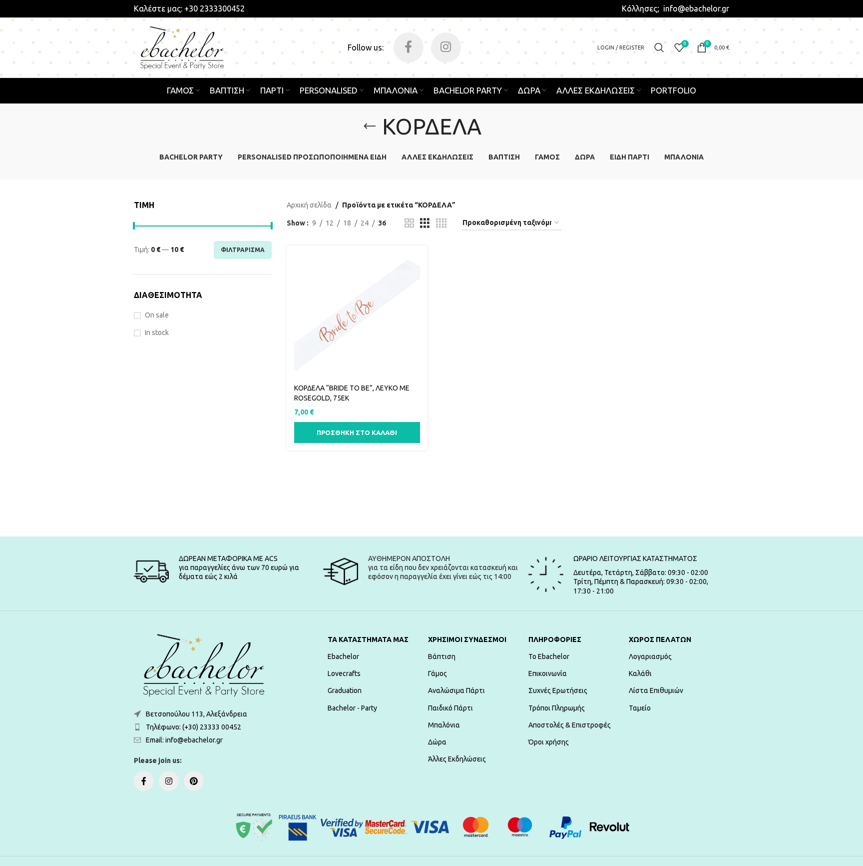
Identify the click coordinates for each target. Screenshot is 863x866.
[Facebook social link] (409, 47)
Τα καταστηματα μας (368, 640)
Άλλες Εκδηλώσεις (457, 759)
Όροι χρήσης (548, 742)
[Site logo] (182, 47)
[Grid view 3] (425, 223)
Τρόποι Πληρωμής (556, 708)
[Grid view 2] (409, 223)
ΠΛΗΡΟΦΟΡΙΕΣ (554, 640)
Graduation (345, 690)
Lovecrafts (344, 674)
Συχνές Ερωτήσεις (557, 690)
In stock (157, 332)
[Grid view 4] (441, 223)
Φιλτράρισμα (243, 249)
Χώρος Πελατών (660, 640)
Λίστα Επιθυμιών (656, 690)
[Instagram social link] (446, 47)
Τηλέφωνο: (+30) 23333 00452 (193, 727)
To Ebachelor (548, 656)
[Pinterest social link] (194, 781)
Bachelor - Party (352, 708)
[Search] (659, 48)
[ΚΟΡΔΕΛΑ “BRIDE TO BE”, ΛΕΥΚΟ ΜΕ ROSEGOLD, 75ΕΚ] (357, 316)
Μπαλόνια (444, 725)
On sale (157, 315)
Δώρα (437, 742)
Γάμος (437, 674)
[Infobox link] (189, 8)
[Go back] (369, 126)
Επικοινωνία (547, 674)
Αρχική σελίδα (309, 205)
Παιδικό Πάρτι (450, 708)
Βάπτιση (441, 656)
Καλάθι (640, 674)
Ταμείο (640, 708)
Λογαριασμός (650, 656)
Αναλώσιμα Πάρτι (456, 690)
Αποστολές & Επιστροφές (569, 725)
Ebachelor (343, 656)
